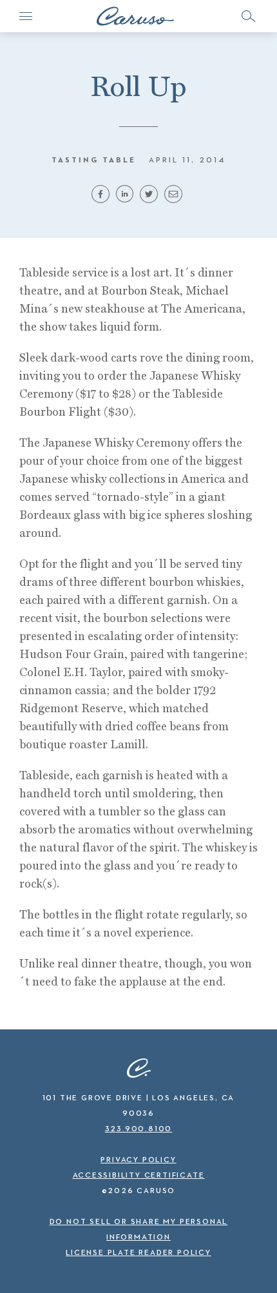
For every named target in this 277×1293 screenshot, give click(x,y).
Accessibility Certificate (139, 1176)
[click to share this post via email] (175, 198)
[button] (248, 16)
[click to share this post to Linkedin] (126, 198)
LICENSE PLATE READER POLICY (138, 1253)
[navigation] (25, 16)
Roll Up (138, 86)
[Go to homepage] (135, 16)
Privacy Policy (138, 1160)
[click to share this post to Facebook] (102, 198)
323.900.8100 (139, 1129)
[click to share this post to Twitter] (151, 198)
